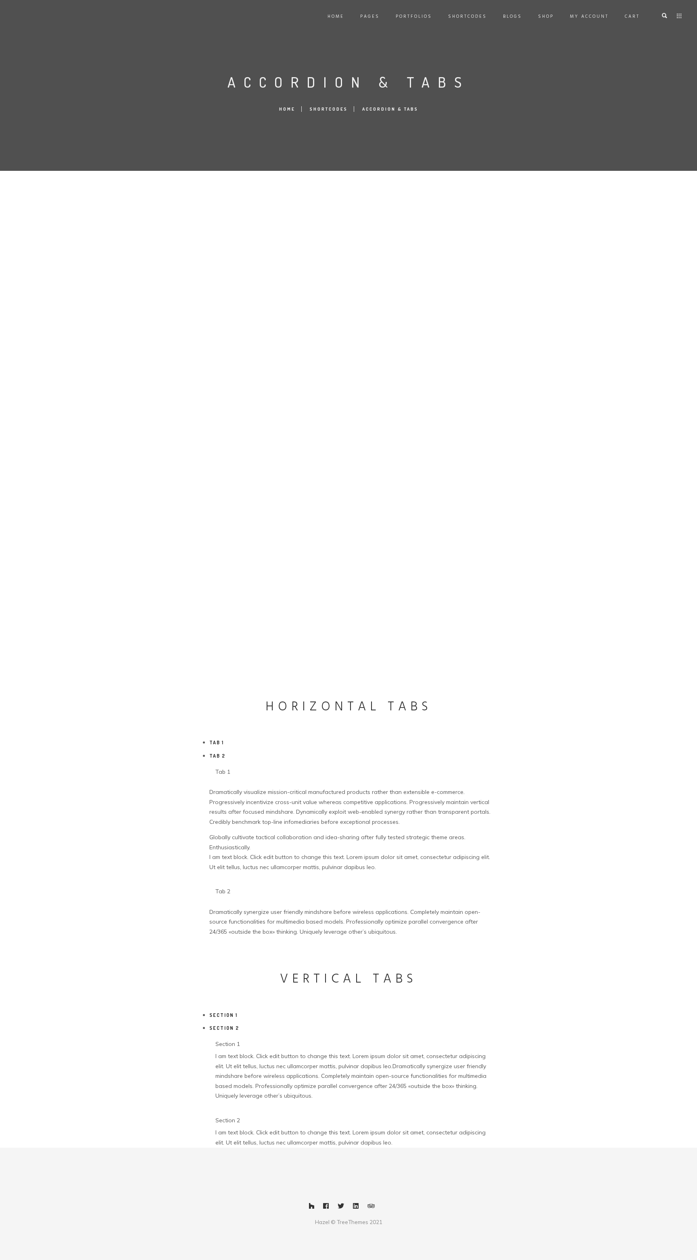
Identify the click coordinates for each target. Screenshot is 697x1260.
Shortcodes (467, 16)
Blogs (512, 16)
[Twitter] (340, 1207)
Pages (370, 16)
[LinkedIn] (355, 1207)
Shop (546, 16)
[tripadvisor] (371, 1207)
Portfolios (414, 16)
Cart (632, 16)
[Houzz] (312, 1207)
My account (589, 16)
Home (336, 16)
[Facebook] (326, 1207)
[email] (386, 1207)
